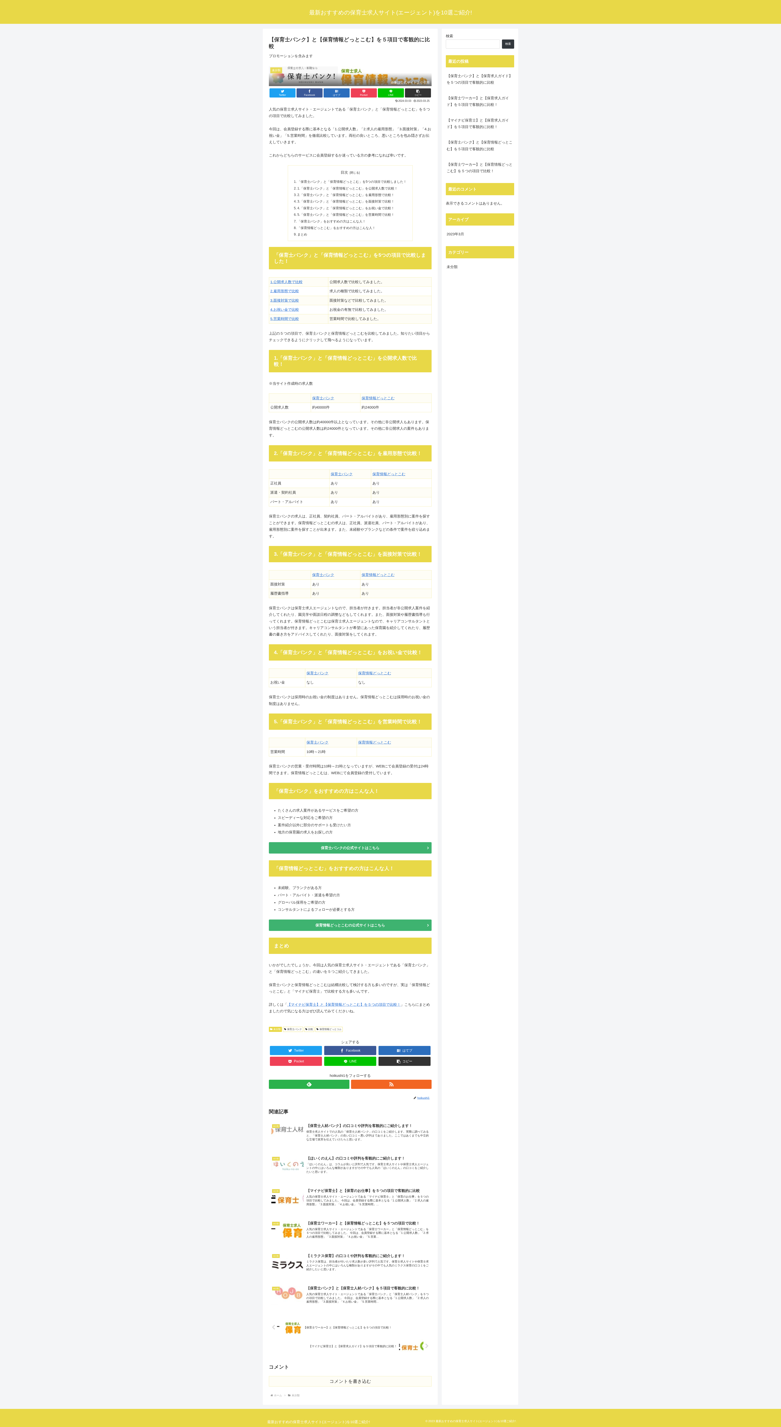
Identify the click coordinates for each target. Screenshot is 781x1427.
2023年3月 (455, 234)
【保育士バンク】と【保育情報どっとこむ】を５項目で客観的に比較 (480, 145)
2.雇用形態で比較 (284, 291)
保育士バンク (323, 398)
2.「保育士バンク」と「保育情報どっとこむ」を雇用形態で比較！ (345, 195)
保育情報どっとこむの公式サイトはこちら (350, 925)
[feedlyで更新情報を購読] (309, 1084)
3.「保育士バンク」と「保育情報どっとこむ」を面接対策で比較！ (345, 201)
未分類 (277, 1029)
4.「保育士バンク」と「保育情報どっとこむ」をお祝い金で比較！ (345, 208)
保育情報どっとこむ (378, 398)
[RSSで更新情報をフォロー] (391, 1084)
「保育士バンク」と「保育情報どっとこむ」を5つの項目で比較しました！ (352, 181)
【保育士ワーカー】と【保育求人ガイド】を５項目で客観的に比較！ (478, 101)
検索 (449, 36)
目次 (344, 172)
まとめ (302, 234)
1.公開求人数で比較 (286, 282)
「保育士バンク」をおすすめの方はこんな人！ (331, 221)
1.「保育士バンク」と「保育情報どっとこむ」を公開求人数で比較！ (347, 188)
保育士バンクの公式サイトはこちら (350, 848)
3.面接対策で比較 (284, 300)
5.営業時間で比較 (284, 319)
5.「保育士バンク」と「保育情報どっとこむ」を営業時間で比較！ (345, 214)
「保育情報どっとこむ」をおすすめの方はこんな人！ (336, 228)
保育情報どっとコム (330, 1029)
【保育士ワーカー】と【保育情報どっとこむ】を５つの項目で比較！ (480, 167)
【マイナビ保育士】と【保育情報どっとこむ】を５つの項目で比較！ (344, 1005)
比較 (310, 1029)
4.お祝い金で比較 (284, 310)
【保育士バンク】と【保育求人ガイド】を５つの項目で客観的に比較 (480, 79)
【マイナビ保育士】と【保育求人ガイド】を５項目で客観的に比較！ (478, 123)
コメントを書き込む (350, 1381)
